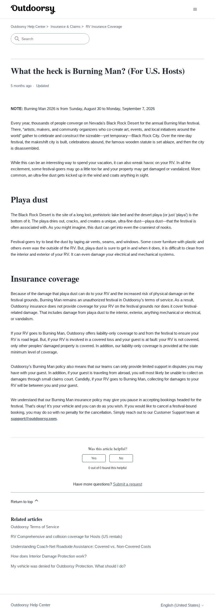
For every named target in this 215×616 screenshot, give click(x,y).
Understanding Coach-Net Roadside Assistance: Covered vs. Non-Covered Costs (81, 546)
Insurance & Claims (65, 27)
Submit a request (127, 484)
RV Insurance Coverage (104, 27)
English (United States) (181, 605)
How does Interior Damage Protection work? (49, 556)
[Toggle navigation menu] (195, 9)
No (121, 458)
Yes (93, 458)
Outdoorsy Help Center (28, 27)
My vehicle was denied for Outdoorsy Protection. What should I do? (68, 566)
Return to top (22, 501)
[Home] (33, 9)
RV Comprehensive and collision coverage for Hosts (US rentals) (66, 536)
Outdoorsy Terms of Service (35, 527)
